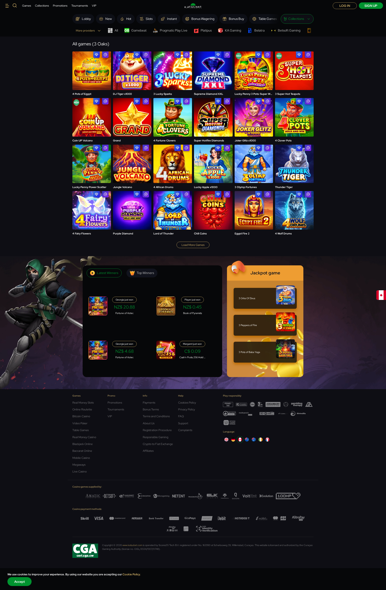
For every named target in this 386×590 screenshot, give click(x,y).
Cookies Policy (187, 402)
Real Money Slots (83, 402)
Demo (91, 71)
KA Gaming (233, 30)
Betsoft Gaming (289, 30)
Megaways (78, 464)
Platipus (206, 30)
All (116, 30)
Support (183, 423)
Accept (19, 582)
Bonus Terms (151, 409)
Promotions (60, 5)
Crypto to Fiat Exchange (158, 444)
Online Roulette (82, 409)
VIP (94, 5)
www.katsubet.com (132, 545)
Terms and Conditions (156, 416)
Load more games (193, 245)
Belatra (259, 30)
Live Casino (79, 471)
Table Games (80, 430)
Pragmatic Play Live (173, 30)
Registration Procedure (157, 430)
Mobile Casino (81, 458)
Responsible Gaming (155, 437)
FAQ (181, 416)
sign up (370, 6)
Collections (42, 5)
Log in (344, 6)
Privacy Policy (186, 409)
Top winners (145, 273)
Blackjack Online (82, 444)
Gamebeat (139, 30)
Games (26, 5)
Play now (91, 61)
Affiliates (148, 451)
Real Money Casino (84, 437)
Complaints (185, 430)
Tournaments (79, 5)
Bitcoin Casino (81, 416)
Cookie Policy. (131, 574)
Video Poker (79, 423)
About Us (148, 423)
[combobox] (297, 19)
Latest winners (107, 273)
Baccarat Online (82, 451)
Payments (149, 402)
